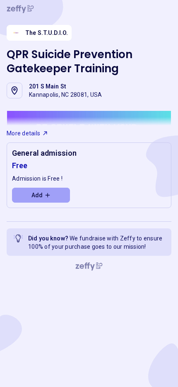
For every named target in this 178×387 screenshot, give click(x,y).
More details (23, 133)
